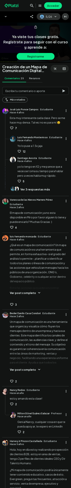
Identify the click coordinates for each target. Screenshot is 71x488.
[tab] (14, 78)
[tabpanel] (35, 286)
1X (55, 68)
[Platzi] (12, 6)
